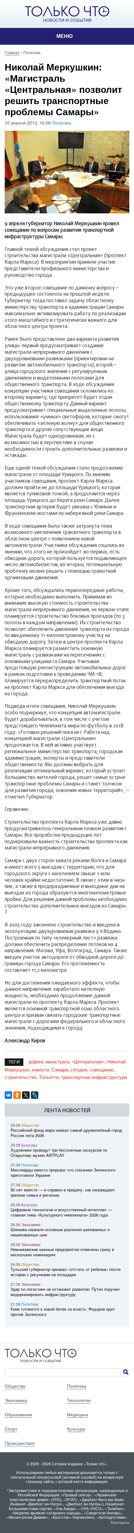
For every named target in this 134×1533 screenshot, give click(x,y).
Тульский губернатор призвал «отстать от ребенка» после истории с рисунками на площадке (66, 1271)
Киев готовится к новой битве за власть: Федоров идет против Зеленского (63, 1311)
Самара (59, 1069)
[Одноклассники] (17, 1095)
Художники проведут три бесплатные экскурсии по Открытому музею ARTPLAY (59, 1152)
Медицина (77, 1414)
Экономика (31, 1224)
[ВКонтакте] (8, 1095)
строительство (20, 1077)
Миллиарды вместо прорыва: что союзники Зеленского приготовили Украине (63, 1172)
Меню (64, 36)
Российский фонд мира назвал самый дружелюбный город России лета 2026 (66, 1132)
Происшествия (20, 1443)
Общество (30, 1125)
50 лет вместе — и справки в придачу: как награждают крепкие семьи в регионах (63, 1192)
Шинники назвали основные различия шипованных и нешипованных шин (60, 1232)
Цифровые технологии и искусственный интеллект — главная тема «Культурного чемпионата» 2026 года (61, 1212)
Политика (61, 123)
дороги (36, 1061)
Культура (29, 1145)
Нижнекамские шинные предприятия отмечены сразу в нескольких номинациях (62, 1252)
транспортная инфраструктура (94, 1077)
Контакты (120, 1522)
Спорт (11, 1429)
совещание (101, 1069)
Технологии (79, 1400)
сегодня (78, 1069)
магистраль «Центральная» (75, 1061)
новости (40, 1069)
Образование (18, 1414)
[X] (26, 1095)
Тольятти (49, 1077)
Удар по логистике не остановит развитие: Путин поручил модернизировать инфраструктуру (65, 1291)
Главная (12, 52)
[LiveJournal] (34, 1095)
